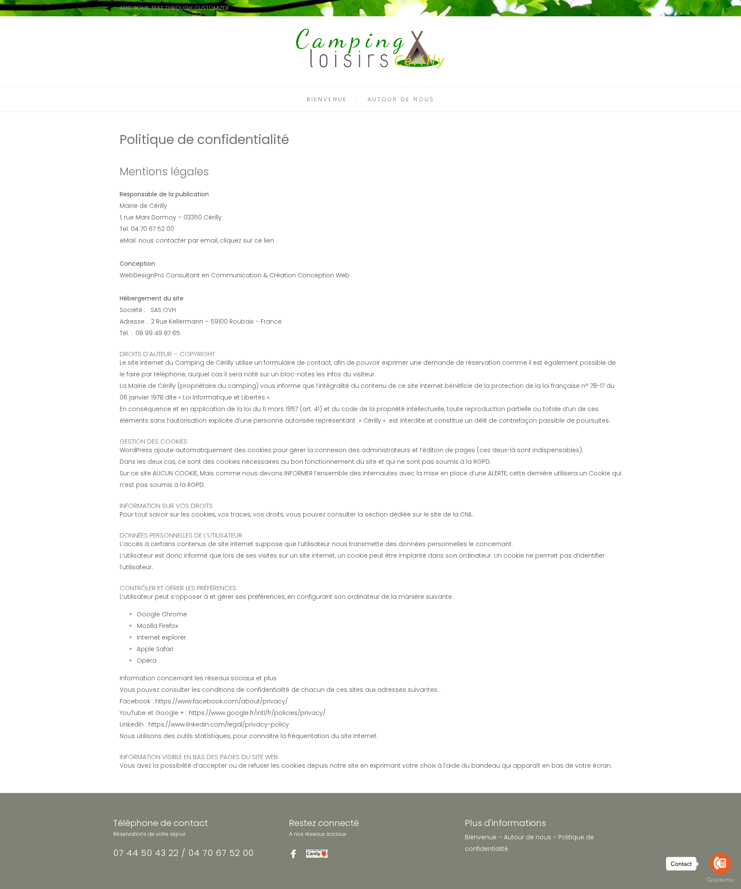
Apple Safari (155, 649)
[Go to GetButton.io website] (720, 880)
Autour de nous (527, 837)
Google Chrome (162, 614)
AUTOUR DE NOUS (400, 99)
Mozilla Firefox (157, 626)
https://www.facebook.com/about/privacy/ (221, 701)
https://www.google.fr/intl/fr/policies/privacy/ (257, 713)
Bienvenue (481, 837)
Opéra (147, 660)
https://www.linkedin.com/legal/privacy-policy (218, 724)
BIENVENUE (327, 99)
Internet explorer (161, 637)
